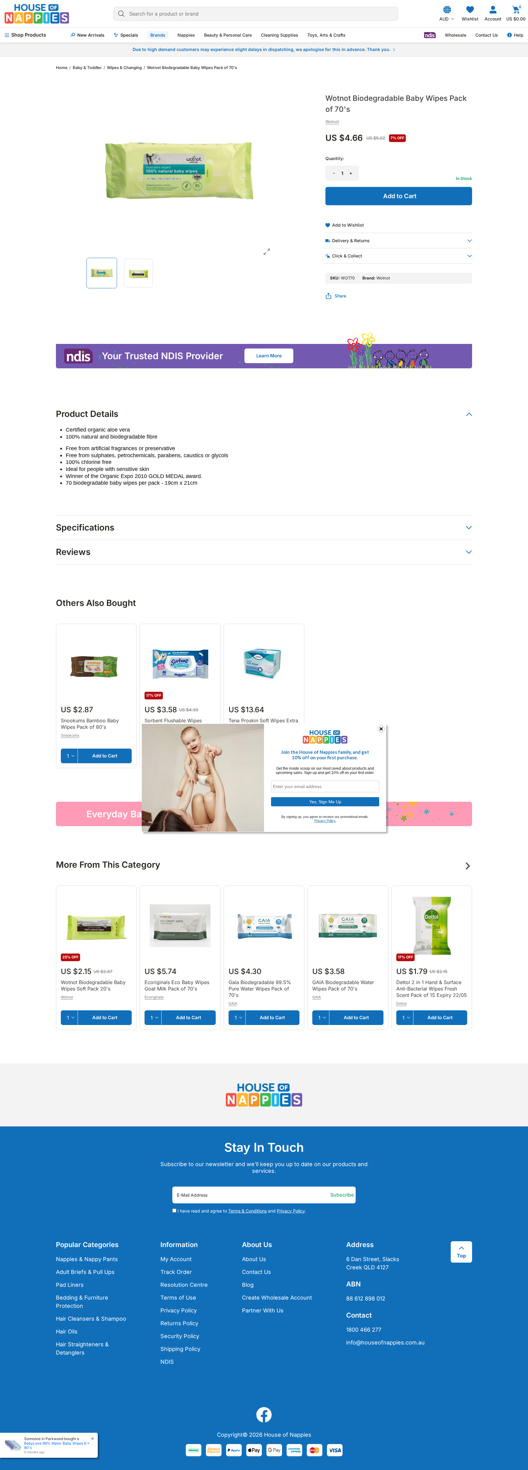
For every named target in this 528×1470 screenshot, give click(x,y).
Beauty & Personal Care (228, 35)
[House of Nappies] (37, 14)
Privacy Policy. (325, 821)
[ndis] (430, 35)
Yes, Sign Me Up (325, 801)
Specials (129, 35)
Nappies (186, 35)
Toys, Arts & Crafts (326, 35)
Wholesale (455, 35)
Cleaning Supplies (279, 35)
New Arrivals (91, 35)
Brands (157, 35)
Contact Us (486, 35)
